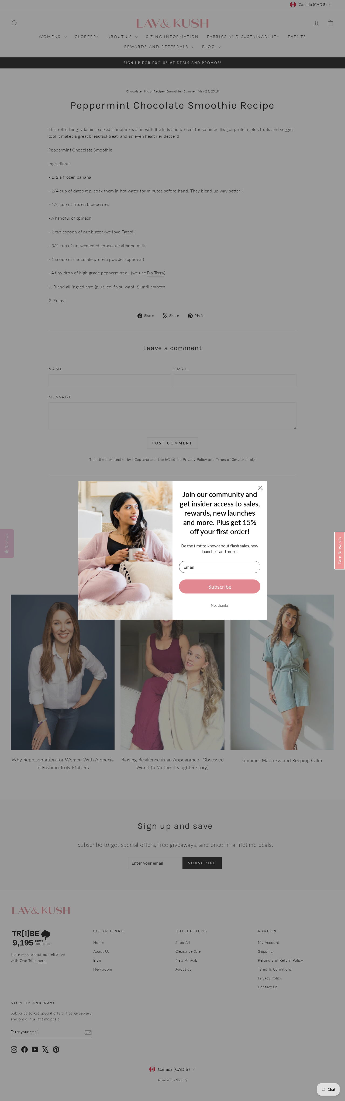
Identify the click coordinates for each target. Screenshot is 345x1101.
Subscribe (219, 586)
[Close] (260, 487)
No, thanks (220, 605)
